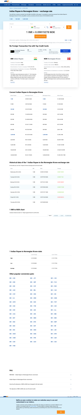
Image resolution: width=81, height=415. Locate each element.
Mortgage (23, 4)
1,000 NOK (45, 134)
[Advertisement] (40, 359)
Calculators (31, 4)
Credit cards (7, 4)
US (74, 4)
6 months (56, 215)
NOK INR (68, 40)
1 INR (10, 19)
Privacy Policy (33, 406)
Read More (13, 82)
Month (50, 215)
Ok (61, 412)
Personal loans (15, 4)
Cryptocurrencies (66, 4)
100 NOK (45, 109)
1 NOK (44, 99)
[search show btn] (72, 4)
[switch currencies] (69, 27)
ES (77, 4)
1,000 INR (25, 19)
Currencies (38, 4)
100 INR (17, 19)
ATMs (54, 4)
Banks (59, 4)
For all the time (68, 215)
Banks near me (47, 4)
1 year (62, 215)
